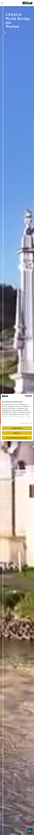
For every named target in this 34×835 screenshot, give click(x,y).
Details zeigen (25, 423)
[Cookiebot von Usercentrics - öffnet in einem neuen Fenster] (25, 396)
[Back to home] (27, 3)
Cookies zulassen (17, 428)
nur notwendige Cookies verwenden (17, 437)
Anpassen (16, 433)
